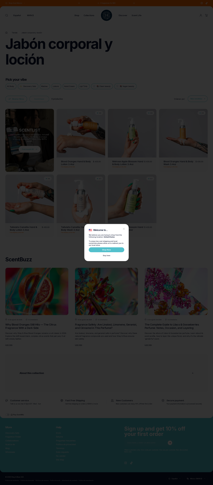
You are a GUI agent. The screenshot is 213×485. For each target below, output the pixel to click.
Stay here (106, 255)
